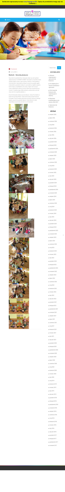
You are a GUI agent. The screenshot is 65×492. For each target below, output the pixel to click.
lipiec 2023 (52, 240)
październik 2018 (54, 404)
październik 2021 (54, 309)
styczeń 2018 (53, 431)
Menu (8, 20)
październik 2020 (54, 350)
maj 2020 (52, 367)
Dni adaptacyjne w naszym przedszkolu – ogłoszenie (54, 85)
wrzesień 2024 (53, 193)
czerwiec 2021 (53, 322)
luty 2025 (52, 176)
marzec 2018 (53, 425)
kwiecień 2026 (53, 128)
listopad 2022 (53, 264)
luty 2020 (52, 377)
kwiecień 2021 (53, 329)
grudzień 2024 (53, 182)
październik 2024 (54, 189)
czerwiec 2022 (53, 281)
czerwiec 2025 (53, 162)
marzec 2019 (53, 387)
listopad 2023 (53, 227)
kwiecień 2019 (53, 384)
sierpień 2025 (53, 155)
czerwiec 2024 (53, 203)
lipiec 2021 (52, 319)
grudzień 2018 (53, 397)
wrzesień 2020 (53, 353)
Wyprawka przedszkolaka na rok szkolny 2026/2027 (54, 100)
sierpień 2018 (53, 411)
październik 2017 (54, 442)
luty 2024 (52, 216)
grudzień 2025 (53, 141)
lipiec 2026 (52, 118)
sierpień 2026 (53, 114)
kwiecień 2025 (53, 169)
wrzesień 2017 (53, 445)
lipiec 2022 (52, 278)
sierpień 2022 (53, 274)
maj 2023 (52, 247)
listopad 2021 (53, 305)
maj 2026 (52, 124)
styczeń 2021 (53, 339)
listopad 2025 (53, 145)
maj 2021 (52, 326)
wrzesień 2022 (53, 271)
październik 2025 (54, 148)
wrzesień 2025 (53, 152)
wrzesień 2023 (53, 234)
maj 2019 (52, 380)
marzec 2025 (53, 172)
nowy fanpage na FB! (30, 1)
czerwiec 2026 (53, 121)
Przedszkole (14, 69)
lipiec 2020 (52, 360)
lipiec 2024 (52, 199)
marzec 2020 (53, 373)
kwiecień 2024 (53, 210)
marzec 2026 (53, 131)
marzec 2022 (53, 292)
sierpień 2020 (53, 356)
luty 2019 (52, 390)
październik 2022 (54, 268)
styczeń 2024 (53, 220)
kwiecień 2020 (53, 370)
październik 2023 (54, 230)
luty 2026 (52, 135)
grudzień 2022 (53, 261)
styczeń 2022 (53, 298)
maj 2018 (52, 418)
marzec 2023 (53, 254)
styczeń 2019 (53, 394)
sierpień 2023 (53, 237)
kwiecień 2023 (53, 251)
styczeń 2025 (53, 179)
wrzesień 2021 (53, 312)
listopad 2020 (53, 346)
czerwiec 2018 (53, 414)
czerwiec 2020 (53, 363)
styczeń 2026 (53, 138)
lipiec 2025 (52, 158)
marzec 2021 (53, 332)
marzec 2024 (53, 213)
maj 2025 (52, 165)
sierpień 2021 (53, 315)
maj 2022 (52, 285)
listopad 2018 (53, 401)
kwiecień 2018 (53, 421)
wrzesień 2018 (53, 408)
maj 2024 (52, 206)
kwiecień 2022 (53, 288)
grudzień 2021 (53, 302)
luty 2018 (52, 428)
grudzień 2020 (53, 343)
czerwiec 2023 (53, 244)
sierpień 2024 (53, 196)
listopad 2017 (53, 438)
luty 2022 (52, 295)
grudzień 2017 (53, 435)
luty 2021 (52, 336)
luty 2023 (52, 257)
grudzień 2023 (53, 223)
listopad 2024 (53, 186)
